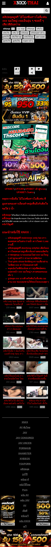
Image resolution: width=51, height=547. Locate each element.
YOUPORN (25, 464)
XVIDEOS (25, 458)
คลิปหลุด (8, 29)
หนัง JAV (24, 500)
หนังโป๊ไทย (24, 485)
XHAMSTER (24, 453)
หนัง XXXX (24, 521)
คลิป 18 (15, 33)
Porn (24, 490)
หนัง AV (25, 495)
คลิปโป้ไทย (28, 37)
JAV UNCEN (24, 443)
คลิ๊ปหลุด (6, 218)
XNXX (25, 422)
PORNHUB (25, 448)
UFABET (9, 189)
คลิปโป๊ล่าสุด (16, 37)
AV (24, 505)
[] (46, 11)
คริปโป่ (39, 29)
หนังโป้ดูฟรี (7, 224)
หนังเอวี (25, 516)
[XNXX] (26, 2)
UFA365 (19, 189)
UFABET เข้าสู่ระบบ (35, 189)
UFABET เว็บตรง (25, 192)
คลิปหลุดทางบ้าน (38, 33)
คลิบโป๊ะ (6, 33)
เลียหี (24, 511)
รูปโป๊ (24, 474)
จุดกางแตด (40, 37)
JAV (25, 432)
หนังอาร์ (25, 479)
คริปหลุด (30, 29)
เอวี (24, 526)
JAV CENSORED (25, 438)
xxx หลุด (21, 29)
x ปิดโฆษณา (7, 524)
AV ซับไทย (25, 427)
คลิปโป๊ (6, 37)
